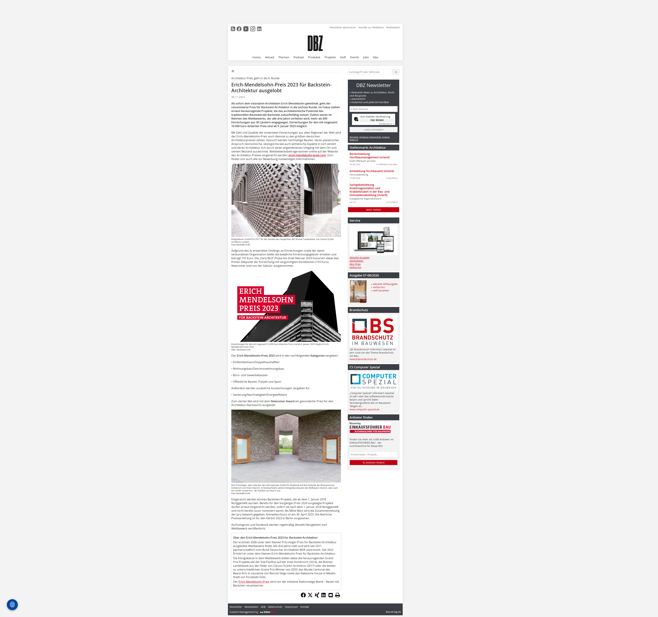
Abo (375, 57)
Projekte (330, 57)
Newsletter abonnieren (343, 27)
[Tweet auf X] (310, 596)
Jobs (366, 57)
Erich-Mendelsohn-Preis (254, 582)
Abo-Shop (355, 264)
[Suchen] (396, 72)
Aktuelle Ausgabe (359, 257)
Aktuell (269, 57)
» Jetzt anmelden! (373, 129)
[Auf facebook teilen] (303, 596)
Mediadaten (393, 27)
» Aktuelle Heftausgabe (384, 284)
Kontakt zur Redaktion (371, 27)
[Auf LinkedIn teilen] (323, 596)
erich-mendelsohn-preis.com (307, 155)
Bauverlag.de (393, 611)
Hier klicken (377, 120)
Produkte (314, 57)
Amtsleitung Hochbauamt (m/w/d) (372, 171)
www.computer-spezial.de (364, 409)
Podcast (299, 57)
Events (354, 57)
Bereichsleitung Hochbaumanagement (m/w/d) (370, 155)
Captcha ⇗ (386, 124)
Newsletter (236, 606)
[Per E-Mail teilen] (330, 595)
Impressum (291, 606)
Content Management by (244, 612)
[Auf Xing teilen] (317, 596)
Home (256, 57)
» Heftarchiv (378, 287)
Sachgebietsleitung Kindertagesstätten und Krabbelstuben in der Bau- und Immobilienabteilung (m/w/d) (369, 190)
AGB (263, 606)
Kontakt (304, 606)
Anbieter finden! (375, 462)
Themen (283, 57)
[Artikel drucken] (337, 595)
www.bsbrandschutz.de (363, 359)
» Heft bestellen (380, 290)
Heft (343, 57)
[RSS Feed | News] (233, 28)
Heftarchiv (355, 267)
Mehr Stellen (373, 209)
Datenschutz (275, 606)
